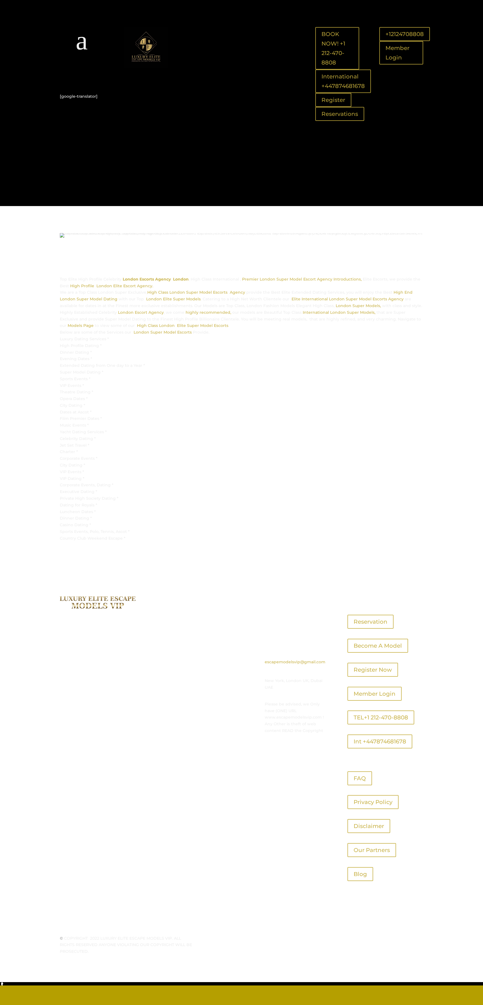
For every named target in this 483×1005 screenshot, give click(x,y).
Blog (360, 874)
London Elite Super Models (173, 299)
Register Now (373, 669)
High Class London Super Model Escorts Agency (196, 292)
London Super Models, (358, 305)
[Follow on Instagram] (99, 76)
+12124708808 (404, 34)
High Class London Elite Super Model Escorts (182, 325)
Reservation (370, 621)
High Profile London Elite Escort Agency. (111, 285)
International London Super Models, (339, 312)
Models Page (81, 325)
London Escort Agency (141, 312)
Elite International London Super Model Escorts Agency (348, 299)
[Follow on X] (88, 76)
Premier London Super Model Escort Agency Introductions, (302, 279)
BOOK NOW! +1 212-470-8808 (333, 48)
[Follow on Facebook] (76, 76)
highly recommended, (208, 312)
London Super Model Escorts (162, 332)
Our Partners (372, 850)
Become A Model (378, 645)
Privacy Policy (373, 802)
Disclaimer (369, 826)
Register (333, 100)
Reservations (339, 114)
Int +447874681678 (380, 741)
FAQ (360, 778)
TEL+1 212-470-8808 (381, 717)
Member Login (397, 53)
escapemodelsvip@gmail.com (295, 661)
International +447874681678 (343, 81)
